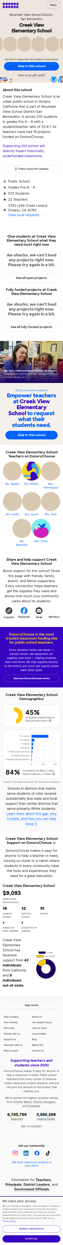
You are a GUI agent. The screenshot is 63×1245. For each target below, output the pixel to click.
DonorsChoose (11, 5)
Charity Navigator (44, 1102)
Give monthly (11, 1022)
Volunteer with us (13, 1045)
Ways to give (11, 1050)
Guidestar (34, 1106)
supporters (17, 1116)
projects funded (46, 1116)
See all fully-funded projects (31, 327)
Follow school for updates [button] (33, 168)
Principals (13, 1184)
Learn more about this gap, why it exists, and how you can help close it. (31, 819)
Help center (31, 1005)
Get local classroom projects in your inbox (31, 1163)
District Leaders (37, 1184)
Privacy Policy (9, 1221)
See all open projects (31, 278)
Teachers (43, 1180)
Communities (39, 1033)
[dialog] (31, 1220)
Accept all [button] (31, 1238)
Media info (37, 1045)
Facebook (24, 616)
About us (37, 1016)
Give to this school (31, 66)
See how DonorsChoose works (32, 678)
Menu (53, 5)
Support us (10, 1039)
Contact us (38, 1050)
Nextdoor (54, 616)
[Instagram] (15, 1153)
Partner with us (12, 1033)
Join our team (39, 1028)
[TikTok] (48, 1153)
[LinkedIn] (26, 1153)
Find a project (11, 1016)
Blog (34, 1039)
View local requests (23, 215)
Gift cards (9, 1028)
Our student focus (42, 1022)
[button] (9, 612)
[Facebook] (37, 1153)
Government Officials (31, 1189)
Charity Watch (23, 1102)
